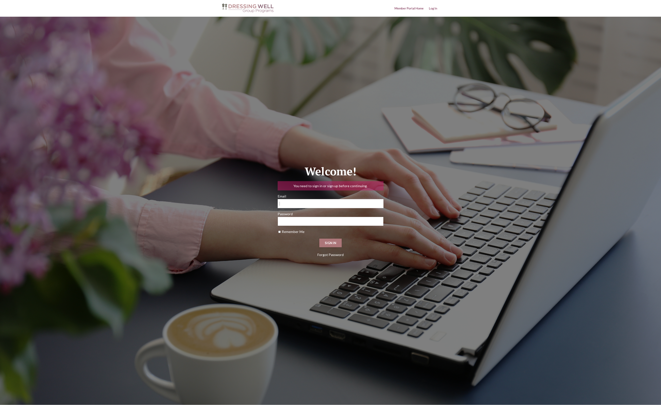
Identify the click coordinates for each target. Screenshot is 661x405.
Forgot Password (330, 255)
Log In (433, 8)
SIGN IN (330, 243)
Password (285, 214)
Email (282, 196)
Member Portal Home (409, 8)
